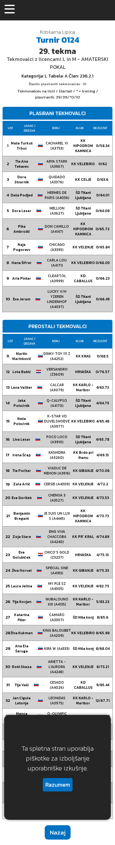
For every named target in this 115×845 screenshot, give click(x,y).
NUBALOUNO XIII (57, 602)
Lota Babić (21, 371)
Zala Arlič (21, 484)
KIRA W (57, 648)
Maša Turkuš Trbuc (22, 146)
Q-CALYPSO (57, 403)
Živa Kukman (22, 633)
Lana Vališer (21, 387)
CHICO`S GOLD (56, 555)
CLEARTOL (57, 278)
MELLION (57, 211)
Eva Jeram (21, 299)
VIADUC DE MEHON (57, 471)
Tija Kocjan (21, 601)
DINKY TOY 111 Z (56, 356)
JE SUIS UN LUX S (57, 516)
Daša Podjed (22, 195)
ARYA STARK (56, 164)
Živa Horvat (22, 570)
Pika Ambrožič (21, 229)
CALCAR (57, 387)
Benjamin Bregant (21, 516)
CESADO (57, 685)
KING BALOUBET (57, 633)
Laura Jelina (21, 586)
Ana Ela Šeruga (21, 648)
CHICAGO (57, 247)
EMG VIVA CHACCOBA (56, 536)
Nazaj (57, 832)
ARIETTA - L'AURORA (57, 666)
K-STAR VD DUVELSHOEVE (57, 421)
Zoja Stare (21, 536)
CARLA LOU (57, 263)
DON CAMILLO (57, 229)
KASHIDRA (57, 455)
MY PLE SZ (57, 586)
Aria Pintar (21, 278)
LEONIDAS (57, 700)
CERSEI (57, 484)
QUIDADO (57, 179)
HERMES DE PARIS (57, 195)
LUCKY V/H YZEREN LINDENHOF (57, 299)
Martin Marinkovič (21, 356)
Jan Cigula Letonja (21, 700)
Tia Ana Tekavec (21, 164)
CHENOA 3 (56, 498)
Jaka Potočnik (21, 403)
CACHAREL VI (57, 146)
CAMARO (57, 617)
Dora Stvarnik (21, 179)
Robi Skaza (22, 666)
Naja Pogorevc (21, 247)
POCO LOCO (56, 439)
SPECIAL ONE (57, 570)
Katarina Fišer (21, 617)
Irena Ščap (21, 455)
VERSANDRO (57, 372)
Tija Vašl (21, 684)
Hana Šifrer (22, 262)
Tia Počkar (21, 470)
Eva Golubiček (21, 555)
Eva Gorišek (22, 497)
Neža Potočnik (21, 421)
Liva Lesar (21, 439)
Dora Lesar (21, 210)
